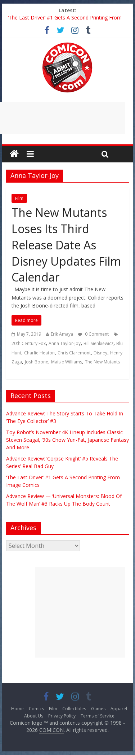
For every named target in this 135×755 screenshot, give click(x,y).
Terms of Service (97, 716)
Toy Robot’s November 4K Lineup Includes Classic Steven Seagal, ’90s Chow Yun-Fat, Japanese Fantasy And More (67, 440)
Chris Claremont (74, 353)
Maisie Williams (66, 362)
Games (98, 709)
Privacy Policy (62, 716)
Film (19, 198)
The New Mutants (102, 362)
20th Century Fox (29, 343)
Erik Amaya (62, 334)
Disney (100, 353)
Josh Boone (36, 362)
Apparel (119, 709)
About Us (33, 716)
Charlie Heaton (39, 353)
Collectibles (74, 709)
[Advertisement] (80, 612)
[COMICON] (67, 45)
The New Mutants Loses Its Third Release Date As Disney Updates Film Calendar (66, 245)
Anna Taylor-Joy (65, 343)
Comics (36, 709)
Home (17, 709)
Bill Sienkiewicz (98, 343)
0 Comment (96, 334)
